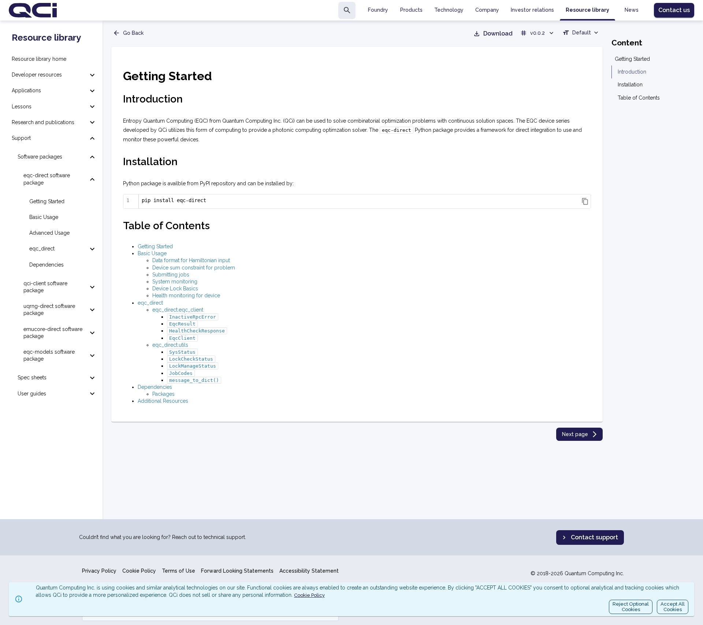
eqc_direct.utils (170, 345)
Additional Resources (163, 401)
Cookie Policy (139, 571)
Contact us (674, 10)
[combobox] (581, 33)
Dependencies (155, 387)
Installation (630, 85)
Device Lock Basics (175, 288)
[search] (347, 10)
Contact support (594, 537)
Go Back (133, 33)
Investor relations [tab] (532, 10)
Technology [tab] (449, 10)
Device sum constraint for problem (193, 268)
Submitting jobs (170, 275)
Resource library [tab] (587, 10)
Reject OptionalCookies (631, 607)
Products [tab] (411, 10)
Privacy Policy (99, 571)
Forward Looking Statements (237, 571)
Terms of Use (178, 571)
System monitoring (174, 281)
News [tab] (632, 10)
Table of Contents (639, 98)
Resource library (46, 37)
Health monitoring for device (186, 295)
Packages (163, 394)
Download (498, 33)
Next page (575, 434)
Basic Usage (152, 253)
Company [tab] (487, 10)
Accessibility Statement (309, 571)
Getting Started (155, 246)
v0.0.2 (537, 33)
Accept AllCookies (673, 607)
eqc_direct (150, 303)
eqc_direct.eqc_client (177, 310)
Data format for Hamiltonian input (191, 260)
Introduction (632, 72)
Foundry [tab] (378, 10)
